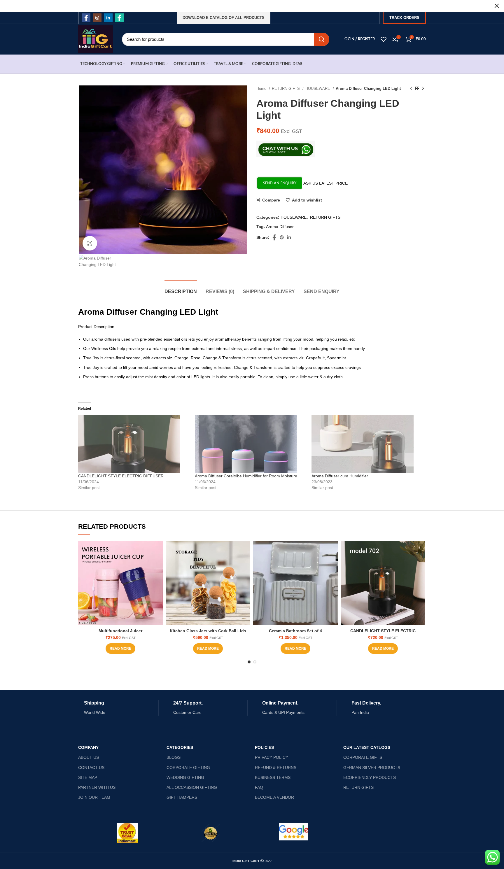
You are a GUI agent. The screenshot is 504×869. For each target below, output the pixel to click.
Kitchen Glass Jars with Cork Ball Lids (208, 630)
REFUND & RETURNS (275, 767)
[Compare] (158, 550)
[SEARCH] (321, 39)
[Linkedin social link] (108, 17)
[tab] (180, 288)
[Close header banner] (496, 6)
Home (261, 88)
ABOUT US (88, 757)
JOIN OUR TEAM (94, 797)
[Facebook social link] (86, 17)
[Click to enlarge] (90, 243)
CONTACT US (91, 767)
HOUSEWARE (318, 88)
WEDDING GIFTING (185, 777)
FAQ (259, 787)
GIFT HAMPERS (182, 797)
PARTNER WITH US (97, 787)
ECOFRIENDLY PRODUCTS (369, 777)
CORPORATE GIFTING (188, 767)
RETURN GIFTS (286, 88)
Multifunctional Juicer (120, 630)
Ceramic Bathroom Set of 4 (295, 630)
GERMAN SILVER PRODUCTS (371, 767)
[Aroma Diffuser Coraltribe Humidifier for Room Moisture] (250, 444)
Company (88, 747)
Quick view (158, 563)
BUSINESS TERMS (272, 777)
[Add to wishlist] (158, 576)
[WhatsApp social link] (119, 17)
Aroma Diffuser (280, 226)
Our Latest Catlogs (366, 747)
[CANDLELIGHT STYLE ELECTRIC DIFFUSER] (133, 444)
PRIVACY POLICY (271, 757)
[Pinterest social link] (282, 237)
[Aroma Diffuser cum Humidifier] (367, 444)
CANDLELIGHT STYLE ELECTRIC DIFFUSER (121, 476)
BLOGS (174, 757)
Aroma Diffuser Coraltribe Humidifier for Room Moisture (246, 476)
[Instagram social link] (97, 17)
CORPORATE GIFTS (362, 757)
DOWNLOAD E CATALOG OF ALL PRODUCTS (224, 17)
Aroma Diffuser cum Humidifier (340, 476)
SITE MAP (87, 777)
